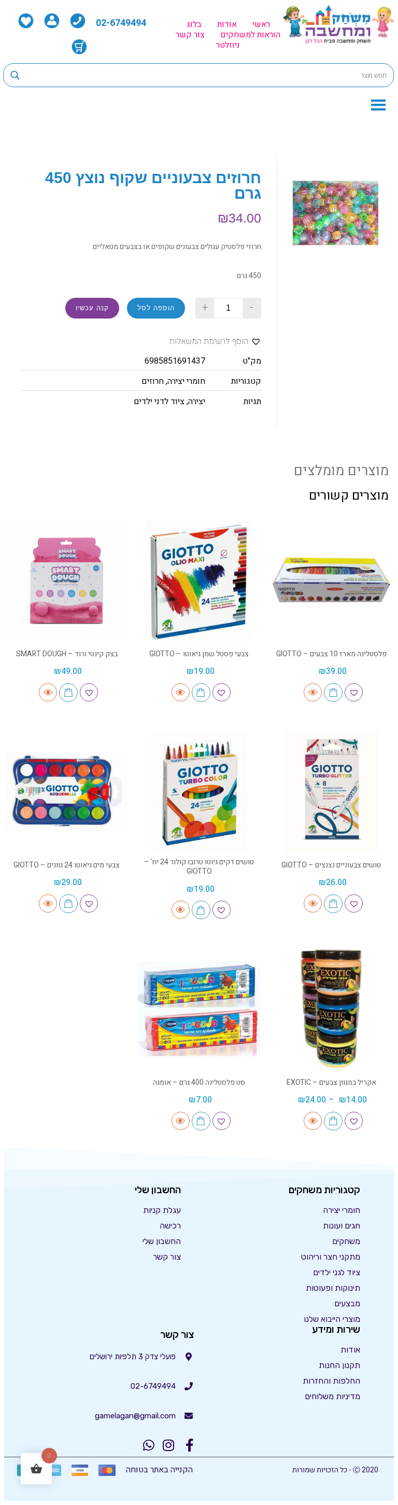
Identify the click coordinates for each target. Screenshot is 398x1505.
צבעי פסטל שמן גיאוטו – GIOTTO (199, 653)
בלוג (194, 24)
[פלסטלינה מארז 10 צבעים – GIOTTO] (331, 580)
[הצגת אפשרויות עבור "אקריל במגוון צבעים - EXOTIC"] (333, 1121)
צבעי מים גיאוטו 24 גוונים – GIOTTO (66, 865)
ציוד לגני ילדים (336, 1272)
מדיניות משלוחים (332, 1396)
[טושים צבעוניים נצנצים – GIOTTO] (331, 791)
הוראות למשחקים (250, 35)
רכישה (170, 1226)
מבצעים (347, 1303)
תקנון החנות (339, 1365)
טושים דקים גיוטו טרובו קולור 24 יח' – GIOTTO (199, 867)
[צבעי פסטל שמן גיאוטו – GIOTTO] (199, 580)
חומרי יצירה (186, 381)
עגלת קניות (162, 1210)
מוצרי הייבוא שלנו (332, 1319)
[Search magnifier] (15, 75)
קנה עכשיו (92, 308)
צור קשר (190, 35)
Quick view (313, 692)
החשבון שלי (162, 1241)
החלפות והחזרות (331, 1381)
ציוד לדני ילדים (159, 401)
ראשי (261, 24)
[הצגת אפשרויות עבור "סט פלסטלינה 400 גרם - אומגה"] (201, 1121)
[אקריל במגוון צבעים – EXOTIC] (331, 1009)
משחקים (346, 1241)
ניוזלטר (228, 45)
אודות (227, 24)
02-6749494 (121, 23)
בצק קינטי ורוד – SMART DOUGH (67, 653)
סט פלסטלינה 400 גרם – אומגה (199, 1082)
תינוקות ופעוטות (333, 1288)
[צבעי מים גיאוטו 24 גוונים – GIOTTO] (66, 791)
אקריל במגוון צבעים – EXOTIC (331, 1082)
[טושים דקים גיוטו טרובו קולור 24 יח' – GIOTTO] (199, 791)
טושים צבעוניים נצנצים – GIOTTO (331, 865)
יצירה (196, 401)
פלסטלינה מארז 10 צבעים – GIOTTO (331, 653)
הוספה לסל (156, 308)
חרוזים (152, 381)
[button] (215, 341)
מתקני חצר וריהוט (330, 1257)
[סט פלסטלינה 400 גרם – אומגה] (199, 1009)
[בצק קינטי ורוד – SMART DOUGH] (66, 580)
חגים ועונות (341, 1226)
